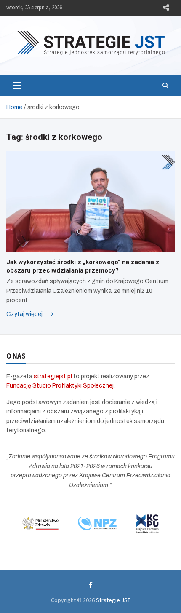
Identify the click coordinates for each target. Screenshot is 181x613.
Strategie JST (113, 600)
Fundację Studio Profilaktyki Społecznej (60, 386)
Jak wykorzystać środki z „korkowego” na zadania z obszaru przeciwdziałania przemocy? (83, 266)
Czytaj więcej (25, 314)
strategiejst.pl (53, 376)
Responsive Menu (166, 7)
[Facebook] (90, 584)
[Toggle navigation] (17, 85)
